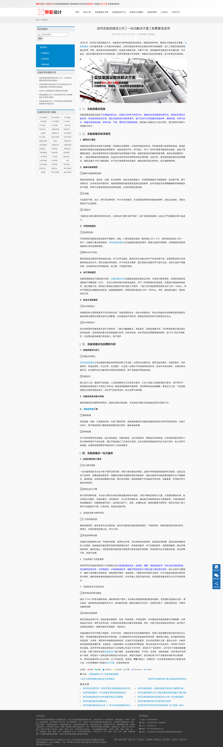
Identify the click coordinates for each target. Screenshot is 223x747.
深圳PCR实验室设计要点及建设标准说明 (166, 679)
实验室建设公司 (118, 278)
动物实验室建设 (68, 129)
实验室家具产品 (119, 12)
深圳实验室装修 (68, 164)
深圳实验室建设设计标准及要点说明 (154, 701)
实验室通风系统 (56, 153)
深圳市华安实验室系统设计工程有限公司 (51, 740)
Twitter (149, 669)
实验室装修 (67, 145)
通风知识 (45, 64)
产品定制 (140, 739)
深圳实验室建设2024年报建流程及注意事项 (103, 696)
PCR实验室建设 (68, 121)
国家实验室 (43, 141)
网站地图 (86, 740)
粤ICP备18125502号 (43, 744)
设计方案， (111, 662)
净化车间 (67, 125)
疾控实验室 (67, 168)
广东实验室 (43, 157)
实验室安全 (67, 141)
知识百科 (43, 47)
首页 (77, 12)
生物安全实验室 (56, 168)
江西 (75, 742)
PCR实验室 (55, 121)
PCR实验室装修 (44, 125)
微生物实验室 (68, 157)
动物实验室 (55, 129)
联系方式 (176, 12)
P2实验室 (67, 117)
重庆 (90, 742)
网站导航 (100, 740)
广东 (63, 742)
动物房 (43, 133)
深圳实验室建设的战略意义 (95, 701)
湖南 (71, 742)
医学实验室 (55, 137)
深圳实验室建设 (56, 164)
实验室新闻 (152, 12)
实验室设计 (67, 149)
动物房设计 (55, 133)
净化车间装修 (43, 129)
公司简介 (164, 12)
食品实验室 (67, 172)
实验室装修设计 (56, 149)
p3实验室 (43, 121)
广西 (67, 742)
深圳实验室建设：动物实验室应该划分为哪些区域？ (161, 688)
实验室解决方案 (101, 12)
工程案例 (148, 739)
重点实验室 (55, 172)
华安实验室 (67, 137)
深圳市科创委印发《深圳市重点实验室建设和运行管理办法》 (110, 688)
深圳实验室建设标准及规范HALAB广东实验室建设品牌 (163, 696)
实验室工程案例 (136, 12)
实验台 (55, 141)
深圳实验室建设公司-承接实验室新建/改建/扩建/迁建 (162, 692)
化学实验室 (67, 133)
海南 (82, 742)
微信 (98, 669)
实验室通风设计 (68, 153)
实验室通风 (43, 153)
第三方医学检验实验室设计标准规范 (98, 679)
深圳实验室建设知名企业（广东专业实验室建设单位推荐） (109, 705)
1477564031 (151, 726)
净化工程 (87, 12)
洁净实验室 (43, 160)
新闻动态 (157, 739)
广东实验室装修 (56, 157)
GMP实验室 (55, 117)
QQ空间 (119, 669)
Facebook (138, 669)
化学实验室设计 (44, 137)
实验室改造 (55, 145)
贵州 (79, 742)
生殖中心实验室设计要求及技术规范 (53, 91)
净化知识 (45, 59)
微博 (91, 669)
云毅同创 (103, 742)
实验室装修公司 (44, 149)
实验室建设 (43, 145)
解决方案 (122, 739)
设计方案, (104, 4)
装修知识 (45, 53)
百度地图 (93, 740)
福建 (86, 742)
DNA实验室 (43, 117)
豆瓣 (128, 669)
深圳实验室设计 (44, 168)
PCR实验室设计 (56, 125)
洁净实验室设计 (56, 160)
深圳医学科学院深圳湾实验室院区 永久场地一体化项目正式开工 (167, 705)
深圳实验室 (43, 164)
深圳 (67, 160)
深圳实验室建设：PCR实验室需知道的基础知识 (104, 692)
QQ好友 (108, 669)
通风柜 (43, 172)
